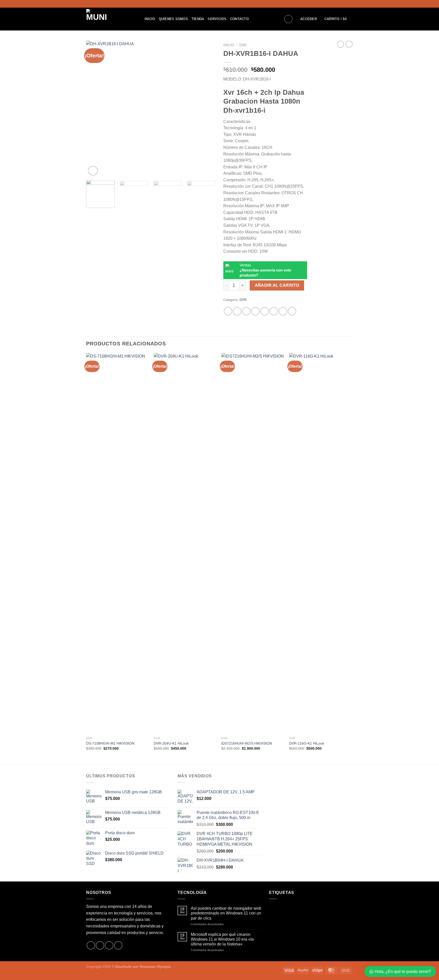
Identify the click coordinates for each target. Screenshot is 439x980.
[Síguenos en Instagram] (345, 4)
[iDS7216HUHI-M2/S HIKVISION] (252, 543)
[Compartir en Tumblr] (283, 311)
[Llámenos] (118, 945)
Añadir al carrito (277, 285)
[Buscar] (288, 19)
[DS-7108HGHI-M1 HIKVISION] (117, 543)
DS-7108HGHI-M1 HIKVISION (110, 743)
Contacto (239, 19)
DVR (243, 45)
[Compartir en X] (237, 311)
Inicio (150, 19)
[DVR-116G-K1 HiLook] (320, 543)
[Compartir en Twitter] (246, 311)
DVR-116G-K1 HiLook (306, 743)
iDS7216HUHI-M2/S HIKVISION (246, 743)
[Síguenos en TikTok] (350, 4)
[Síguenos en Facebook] (340, 4)
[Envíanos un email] (109, 945)
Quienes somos (173, 19)
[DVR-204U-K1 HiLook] (185, 543)
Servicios (217, 19)
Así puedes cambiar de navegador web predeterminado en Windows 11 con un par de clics (226, 913)
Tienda (198, 19)
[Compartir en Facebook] (228, 311)
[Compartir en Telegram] (292, 311)
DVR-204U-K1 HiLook (171, 743)
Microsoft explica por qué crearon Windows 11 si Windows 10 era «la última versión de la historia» (222, 939)
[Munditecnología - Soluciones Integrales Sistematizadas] (111, 19)
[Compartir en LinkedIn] (274, 311)
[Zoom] (93, 171)
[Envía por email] (255, 311)
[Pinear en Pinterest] (264, 311)
